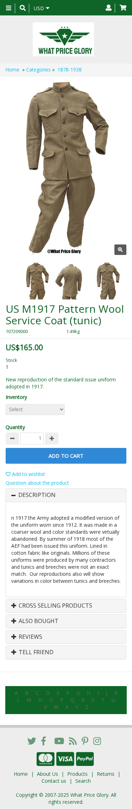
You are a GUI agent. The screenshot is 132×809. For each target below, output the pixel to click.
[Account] (108, 8)
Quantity (15, 427)
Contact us (54, 780)
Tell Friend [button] (35, 652)
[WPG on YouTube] (59, 741)
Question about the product (37, 482)
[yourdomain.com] (63, 39)
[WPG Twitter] (31, 741)
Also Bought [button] (37, 621)
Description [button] (37, 495)
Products (77, 773)
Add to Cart (66, 455)
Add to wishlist (28, 474)
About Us (47, 773)
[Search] (22, 8)
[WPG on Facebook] (43, 741)
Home (12, 69)
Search (83, 780)
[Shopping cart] (123, 8)
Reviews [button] (29, 637)
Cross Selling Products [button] (54, 606)
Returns (105, 773)
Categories (38, 69)
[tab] (66, 495)
